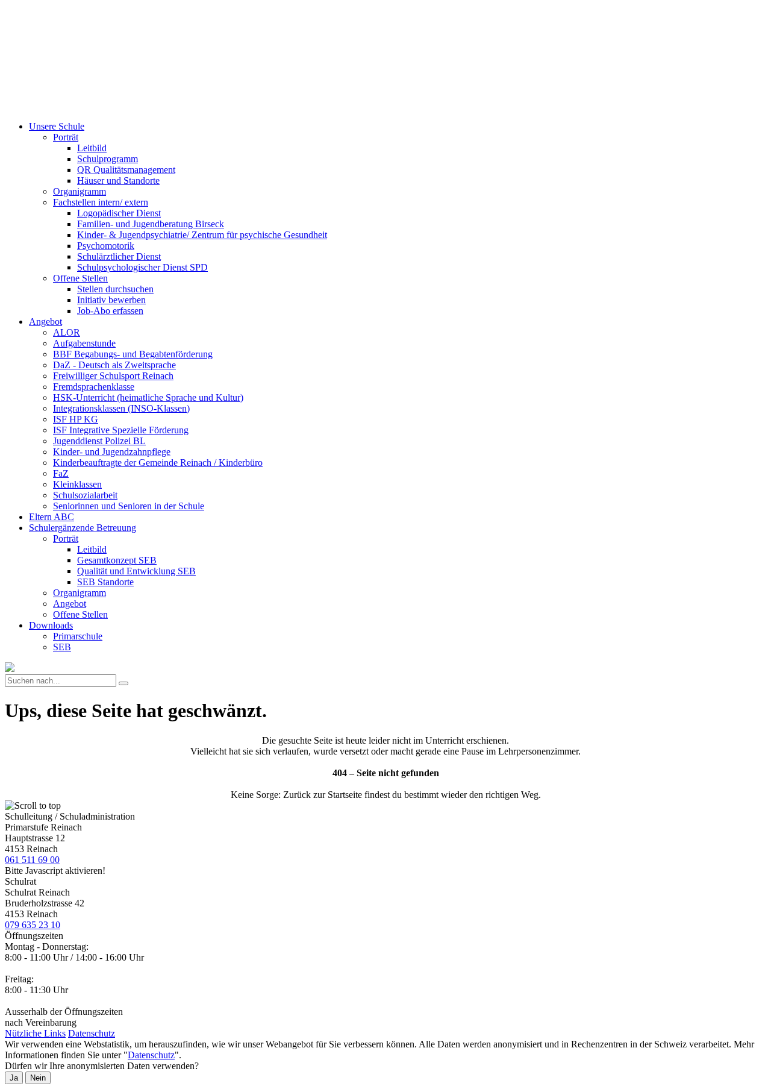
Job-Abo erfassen (110, 311)
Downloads (51, 625)
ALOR (66, 332)
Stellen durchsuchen (115, 289)
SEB (62, 647)
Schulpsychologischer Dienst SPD (142, 267)
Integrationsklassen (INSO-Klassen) (121, 408)
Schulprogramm (107, 159)
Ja (14, 1077)
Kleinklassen (77, 484)
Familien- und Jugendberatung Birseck (150, 224)
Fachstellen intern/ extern (100, 202)
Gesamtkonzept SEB (117, 560)
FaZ (61, 473)
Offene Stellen (80, 278)
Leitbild (92, 148)
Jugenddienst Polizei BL (99, 441)
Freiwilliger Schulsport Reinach (113, 376)
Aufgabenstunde (84, 343)
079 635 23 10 (32, 925)
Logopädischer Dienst (119, 213)
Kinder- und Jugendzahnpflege (111, 452)
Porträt (65, 137)
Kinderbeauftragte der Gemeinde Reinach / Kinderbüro (158, 462)
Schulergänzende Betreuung (82, 528)
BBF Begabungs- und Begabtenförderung (133, 354)
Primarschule (77, 636)
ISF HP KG (75, 419)
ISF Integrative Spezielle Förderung (121, 430)
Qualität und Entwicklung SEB (136, 571)
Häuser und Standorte (118, 180)
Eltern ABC (51, 517)
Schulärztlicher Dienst (119, 256)
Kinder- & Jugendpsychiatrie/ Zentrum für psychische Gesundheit (202, 235)
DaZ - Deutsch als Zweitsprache (114, 365)
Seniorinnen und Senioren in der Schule (128, 506)
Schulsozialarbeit (85, 495)
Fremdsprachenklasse (93, 386)
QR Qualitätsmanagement (126, 170)
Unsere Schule (56, 126)
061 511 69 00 (32, 860)
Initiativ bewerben (111, 300)
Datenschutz (91, 1033)
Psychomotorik (105, 245)
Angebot (45, 321)
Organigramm (79, 191)
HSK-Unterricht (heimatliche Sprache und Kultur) (148, 397)
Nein (38, 1077)
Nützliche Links (35, 1033)
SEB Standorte (105, 582)
